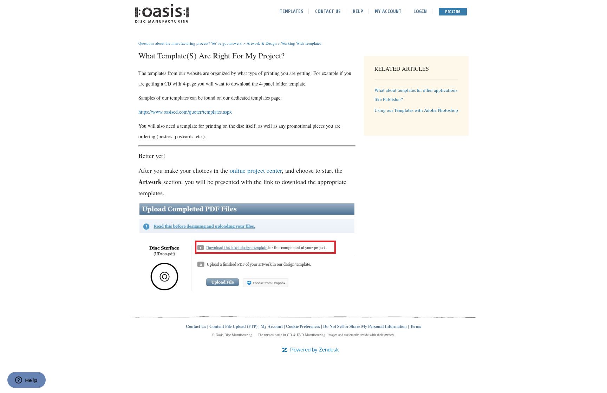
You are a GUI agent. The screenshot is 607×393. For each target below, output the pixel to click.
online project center (256, 170)
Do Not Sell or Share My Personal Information (365, 326)
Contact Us (328, 11)
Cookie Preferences (303, 326)
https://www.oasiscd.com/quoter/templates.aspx (185, 111)
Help (358, 11)
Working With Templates (301, 43)
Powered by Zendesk (314, 350)
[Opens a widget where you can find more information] (26, 380)
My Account (388, 11)
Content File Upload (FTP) (233, 326)
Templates (291, 11)
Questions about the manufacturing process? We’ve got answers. (190, 43)
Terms (415, 326)
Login (420, 11)
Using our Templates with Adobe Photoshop (416, 110)
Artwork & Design (262, 43)
